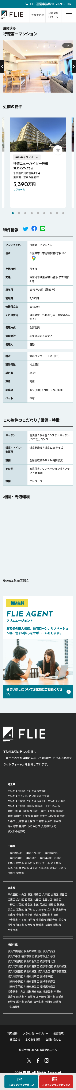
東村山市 (41, 919)
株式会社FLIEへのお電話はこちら (38, 1050)
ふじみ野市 (33, 826)
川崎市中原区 (15, 981)
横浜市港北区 (47, 961)
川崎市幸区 (46, 976)
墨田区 (63, 894)
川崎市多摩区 (47, 981)
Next (74, 66)
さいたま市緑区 (16, 806)
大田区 (37, 899)
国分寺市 (52, 919)
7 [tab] (51, 213)
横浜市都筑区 (15, 976)
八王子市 (41, 909)
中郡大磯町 (14, 1007)
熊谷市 (39, 806)
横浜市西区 (49, 951)
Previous (2, 66)
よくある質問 (33, 1039)
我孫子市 (13, 868)
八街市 (53, 868)
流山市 (46, 863)
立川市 (51, 909)
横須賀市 (48, 991)
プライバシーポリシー (35, 1033)
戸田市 (17, 816)
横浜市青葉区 (58, 971)
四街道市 (44, 868)
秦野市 (11, 1001)
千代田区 (13, 894)
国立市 (62, 919)
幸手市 (57, 821)
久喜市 (11, 821)
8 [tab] (57, 213)
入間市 (26, 816)
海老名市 (39, 1001)
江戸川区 (30, 909)
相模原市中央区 (16, 991)
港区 (30, 894)
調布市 (46, 914)
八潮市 (20, 821)
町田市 (54, 914)
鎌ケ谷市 (24, 868)
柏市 (38, 863)
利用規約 (12, 1033)
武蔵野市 (61, 909)
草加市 (51, 811)
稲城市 (57, 925)
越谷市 (60, 811)
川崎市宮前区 (15, 986)
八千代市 (56, 863)
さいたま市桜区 (16, 801)
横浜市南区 (27, 956)
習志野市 (30, 863)
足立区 (11, 909)
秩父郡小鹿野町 (16, 831)
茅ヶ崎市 (41, 996)
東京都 (11, 888)
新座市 (61, 816)
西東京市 (13, 930)
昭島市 (37, 914)
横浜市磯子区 (15, 961)
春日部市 (24, 811)
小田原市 (30, 996)
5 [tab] (38, 213)
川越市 (30, 806)
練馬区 (61, 904)
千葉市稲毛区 (50, 853)
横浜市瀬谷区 (15, 971)
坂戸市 (48, 821)
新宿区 (37, 894)
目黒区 (29, 899)
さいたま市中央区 (39, 796)
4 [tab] (32, 213)
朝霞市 (35, 816)
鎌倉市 (11, 996)
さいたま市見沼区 (18, 796)
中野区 (11, 904)
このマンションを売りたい (56, 1085)
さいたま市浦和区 (36, 801)
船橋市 (11, 863)
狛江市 (20, 925)
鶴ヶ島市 (13, 826)
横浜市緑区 (60, 966)
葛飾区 (20, 909)
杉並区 (20, 904)
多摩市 (48, 925)
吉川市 (22, 826)
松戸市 (20, 863)
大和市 (29, 1001)
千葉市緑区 (30, 858)
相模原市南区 (34, 991)
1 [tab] (13, 213)
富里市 (20, 873)
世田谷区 (47, 899)
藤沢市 (20, 996)
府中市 (29, 914)
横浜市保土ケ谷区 (45, 956)
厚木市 (20, 1001)
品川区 (20, 899)
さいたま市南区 (56, 801)
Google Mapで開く (16, 580)
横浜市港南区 (31, 966)
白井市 (11, 873)
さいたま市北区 (16, 791)
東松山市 (13, 811)
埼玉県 (11, 784)
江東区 (11, 899)
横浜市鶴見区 (15, 951)
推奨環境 (58, 1033)
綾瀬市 (57, 1001)
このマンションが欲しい (21, 1085)
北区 (36, 904)
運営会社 (15, 1039)
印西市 (62, 868)
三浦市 (60, 996)
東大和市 (30, 925)
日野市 (31, 919)
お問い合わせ (53, 1039)
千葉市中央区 (15, 853)
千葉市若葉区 (15, 858)
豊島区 (29, 904)
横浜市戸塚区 (15, 966)
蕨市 (10, 816)
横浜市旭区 (46, 966)
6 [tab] (44, 213)
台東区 (54, 894)
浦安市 (34, 868)
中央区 (22, 894)
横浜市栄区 (30, 971)
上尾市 (42, 811)
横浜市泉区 (44, 971)
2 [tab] (19, 213)
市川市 (57, 858)
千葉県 (11, 846)
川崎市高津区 (31, 981)
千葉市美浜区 (45, 858)
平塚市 (57, 991)
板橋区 (52, 904)
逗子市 (51, 996)
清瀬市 (40, 925)
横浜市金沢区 (31, 961)
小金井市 (13, 919)
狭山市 (34, 811)
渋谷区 (57, 899)
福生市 (11, 925)
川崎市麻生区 (31, 986)
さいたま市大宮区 (36, 791)
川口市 (47, 806)
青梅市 (20, 914)
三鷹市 (11, 914)
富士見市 (30, 821)
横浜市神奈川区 (33, 951)
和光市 (52, 816)
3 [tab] (25, 213)
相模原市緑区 (47, 986)
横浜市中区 (14, 956)
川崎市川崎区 (31, 976)
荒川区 (43, 904)
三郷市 (40, 821)
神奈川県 (13, 944)
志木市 (43, 816)
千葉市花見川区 (33, 853)
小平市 (22, 919)
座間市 (48, 1001)
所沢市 (56, 806)
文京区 (46, 894)
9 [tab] (63, 213)
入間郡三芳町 (48, 826)
